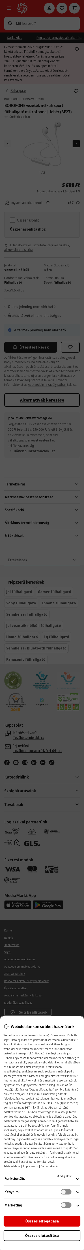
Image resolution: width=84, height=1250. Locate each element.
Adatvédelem (12, 1166)
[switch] (66, 1192)
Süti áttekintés (49, 1166)
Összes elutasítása (42, 1235)
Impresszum (30, 1166)
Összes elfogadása (42, 1221)
